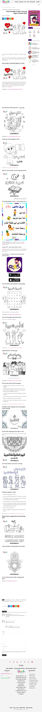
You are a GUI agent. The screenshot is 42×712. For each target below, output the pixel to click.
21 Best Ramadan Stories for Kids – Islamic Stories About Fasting (35, 53)
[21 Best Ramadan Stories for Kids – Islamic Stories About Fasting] (30, 52)
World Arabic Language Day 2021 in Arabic (13, 136)
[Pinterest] (8, 19)
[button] (39, 5)
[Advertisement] (14, 45)
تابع (34, 30)
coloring (13, 599)
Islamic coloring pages (5, 601)
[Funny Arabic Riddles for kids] (30, 56)
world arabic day (20, 601)
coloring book (17, 599)
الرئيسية (3, 7)
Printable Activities (7, 7)
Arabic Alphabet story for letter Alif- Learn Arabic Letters (15, 404)
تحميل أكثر (33, 64)
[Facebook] (3, 19)
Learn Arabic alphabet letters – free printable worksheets (35, 61)
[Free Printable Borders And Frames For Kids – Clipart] (30, 48)
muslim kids (11, 601)
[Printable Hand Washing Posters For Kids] (30, 44)
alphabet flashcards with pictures (14, 314)
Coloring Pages (13, 7)
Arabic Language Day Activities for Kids (12, 167)
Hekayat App (4, 249)
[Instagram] (13, 662)
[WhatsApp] (10, 19)
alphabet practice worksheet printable (14, 380)
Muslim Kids (34, 51)
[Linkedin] (17, 662)
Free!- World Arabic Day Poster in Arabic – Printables (14, 347)
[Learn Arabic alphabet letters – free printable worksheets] (30, 61)
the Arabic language (9, 85)
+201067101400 (4, 678)
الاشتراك (34, 34)
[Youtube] (32, 662)
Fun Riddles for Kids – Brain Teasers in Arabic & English (35, 56)
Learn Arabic (10, 9)
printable (15, 601)
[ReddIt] (12, 19)
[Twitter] (5, 19)
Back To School (34, 47)
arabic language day (8, 599)
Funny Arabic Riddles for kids (35, 57)
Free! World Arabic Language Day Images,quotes (15, 89)
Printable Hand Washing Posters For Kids (35, 44)
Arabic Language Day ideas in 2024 (11, 580)
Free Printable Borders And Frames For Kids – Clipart (36, 48)
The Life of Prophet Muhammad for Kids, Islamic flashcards (15, 513)
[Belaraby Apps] (5, 1)
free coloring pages (23, 599)
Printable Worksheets (16, 9)
